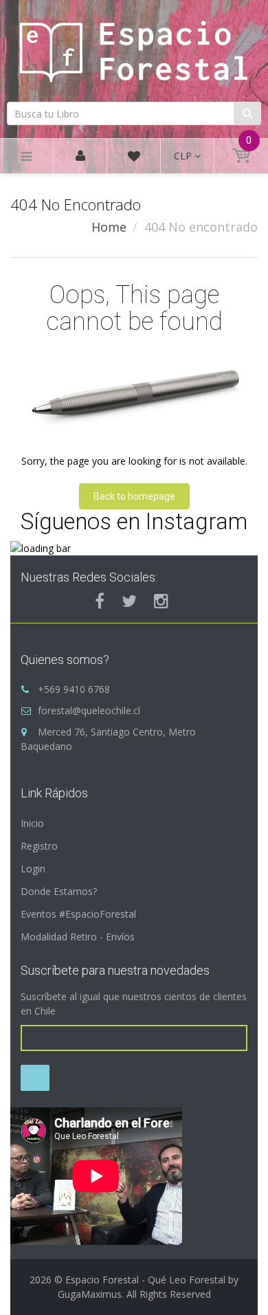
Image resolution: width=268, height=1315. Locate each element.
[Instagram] (161, 600)
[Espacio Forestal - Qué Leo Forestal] (134, 48)
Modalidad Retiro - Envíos (78, 936)
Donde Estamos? (59, 891)
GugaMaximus (90, 1294)
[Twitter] (129, 600)
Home (108, 227)
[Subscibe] (35, 1078)
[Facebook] (100, 600)
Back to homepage (134, 496)
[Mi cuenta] (80, 156)
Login (33, 868)
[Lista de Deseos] (134, 158)
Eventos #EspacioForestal (78, 913)
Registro (39, 845)
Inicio (32, 823)
